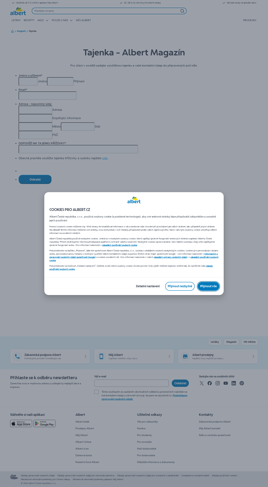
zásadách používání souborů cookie (119, 245)
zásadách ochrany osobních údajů (170, 257)
